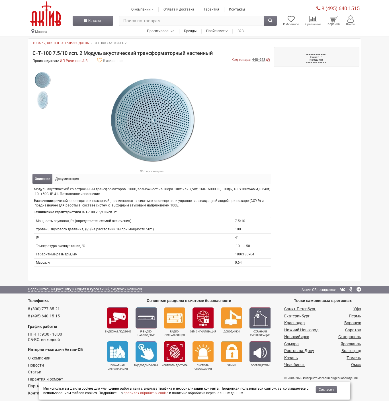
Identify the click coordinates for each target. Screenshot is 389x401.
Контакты (237, 9)
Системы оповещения (203, 367)
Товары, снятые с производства (60, 43)
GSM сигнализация (203, 331)
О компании (39, 358)
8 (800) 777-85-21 (44, 309)
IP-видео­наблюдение (146, 333)
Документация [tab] (67, 179)
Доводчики (231, 331)
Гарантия (211, 9)
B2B (240, 31)
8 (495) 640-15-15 (44, 316)
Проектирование (160, 31)
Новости (36, 365)
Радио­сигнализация (175, 333)
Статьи (34, 372)
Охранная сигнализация (260, 333)
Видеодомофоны (146, 365)
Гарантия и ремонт (45, 379)
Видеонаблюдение (118, 331)
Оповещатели (260, 365)
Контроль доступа (175, 365)
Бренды (190, 31)
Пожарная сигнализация (118, 367)
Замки (231, 365)
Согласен (326, 390)
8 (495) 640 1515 (340, 8)
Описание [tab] (42, 179)
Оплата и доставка (178, 9)
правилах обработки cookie (146, 393)
